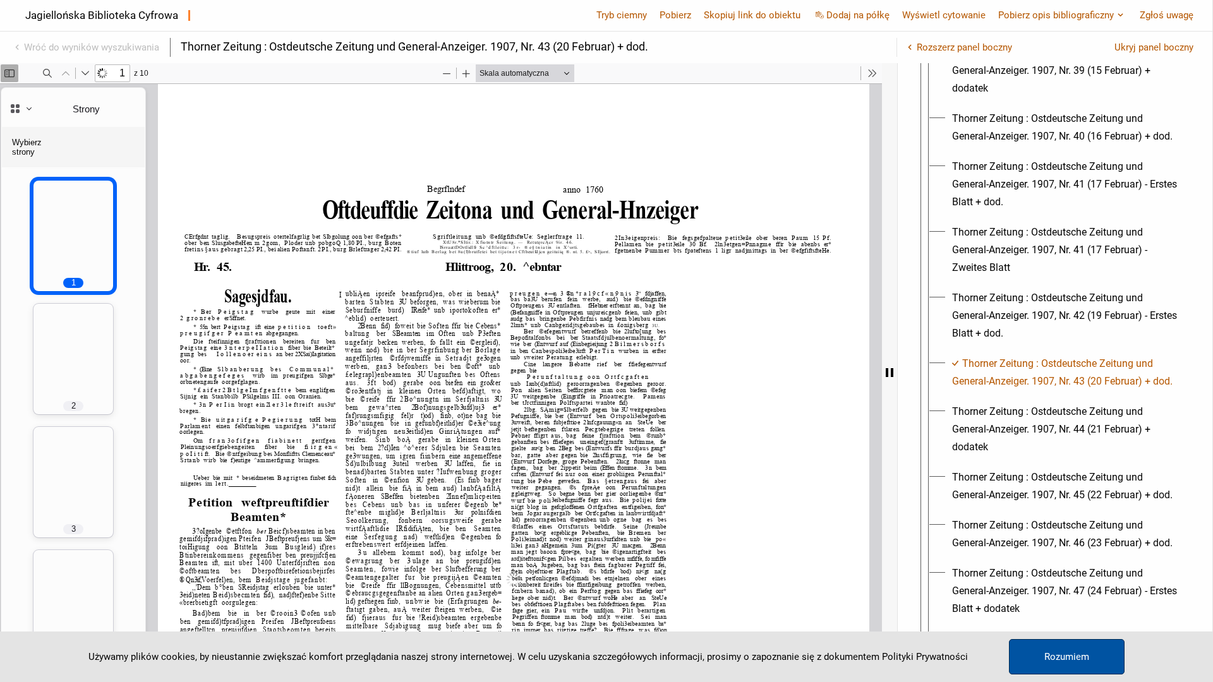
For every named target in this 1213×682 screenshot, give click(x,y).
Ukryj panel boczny (1153, 47)
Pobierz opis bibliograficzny (1056, 15)
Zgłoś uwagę (1166, 15)
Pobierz (675, 15)
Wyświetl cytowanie (944, 15)
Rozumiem (1066, 656)
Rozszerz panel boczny (964, 47)
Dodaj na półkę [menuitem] (858, 15)
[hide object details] (889, 372)
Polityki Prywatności (925, 656)
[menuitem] (1066, 70)
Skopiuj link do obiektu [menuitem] (752, 15)
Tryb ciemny (621, 15)
